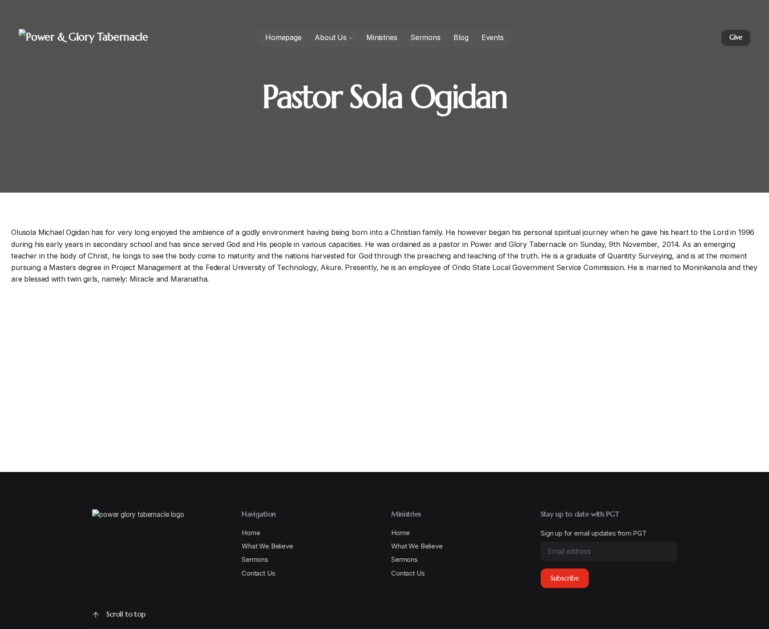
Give (735, 37)
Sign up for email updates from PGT (593, 533)
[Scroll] (95, 614)
